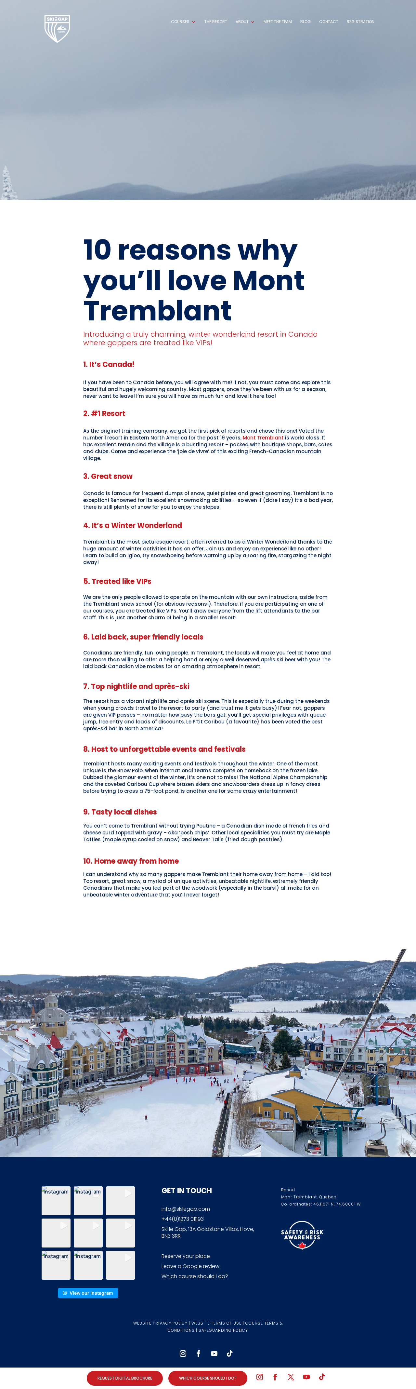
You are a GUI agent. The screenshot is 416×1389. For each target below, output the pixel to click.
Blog (305, 22)
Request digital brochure (125, 1378)
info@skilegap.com (186, 1209)
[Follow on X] (290, 1376)
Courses (180, 22)
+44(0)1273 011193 (183, 1219)
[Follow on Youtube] (214, 1353)
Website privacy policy (160, 1323)
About (242, 22)
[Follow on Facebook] (198, 1353)
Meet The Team (278, 22)
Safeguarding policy (223, 1330)
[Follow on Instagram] (182, 1353)
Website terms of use (216, 1323)
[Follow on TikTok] (229, 1353)
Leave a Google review (190, 1266)
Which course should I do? (195, 1276)
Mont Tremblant (263, 437)
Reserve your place (186, 1256)
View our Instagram (91, 1293)
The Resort (215, 22)
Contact (328, 22)
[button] (56, 1200)
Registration (360, 22)
